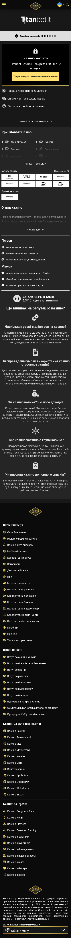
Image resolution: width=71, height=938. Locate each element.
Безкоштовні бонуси (19, 558)
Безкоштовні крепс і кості (22, 615)
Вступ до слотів (16, 670)
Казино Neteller (16, 756)
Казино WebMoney (18, 788)
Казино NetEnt (15, 817)
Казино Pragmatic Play (20, 811)
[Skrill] (44, 177)
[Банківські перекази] (61, 184)
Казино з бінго (15, 862)
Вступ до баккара (17, 695)
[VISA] (27, 177)
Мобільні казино (17, 551)
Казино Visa (14, 743)
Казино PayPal (16, 731)
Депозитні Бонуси (18, 570)
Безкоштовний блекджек (22, 596)
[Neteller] (61, 177)
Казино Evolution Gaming (22, 830)
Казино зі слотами (18, 836)
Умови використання (20, 640)
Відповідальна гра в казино (23, 701)
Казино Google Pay (18, 782)
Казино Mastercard (18, 750)
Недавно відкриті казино (22, 538)
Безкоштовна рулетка (20, 589)
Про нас (12, 634)
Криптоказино (16, 769)
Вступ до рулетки (17, 676)
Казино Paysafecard (19, 737)
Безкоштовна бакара (20, 602)
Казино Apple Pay (17, 775)
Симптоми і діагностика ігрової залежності (32, 708)
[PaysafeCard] (9, 184)
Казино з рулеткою (18, 843)
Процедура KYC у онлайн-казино (26, 714)
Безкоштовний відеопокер (23, 608)
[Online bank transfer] (44, 184)
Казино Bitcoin (15, 794)
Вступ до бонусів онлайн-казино (26, 663)
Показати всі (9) (62, 171)
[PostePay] (27, 184)
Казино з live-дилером (20, 545)
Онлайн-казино (16, 532)
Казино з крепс (16, 875)
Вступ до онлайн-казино (21, 657)
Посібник (12, 627)
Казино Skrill (14, 763)
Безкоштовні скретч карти (23, 621)
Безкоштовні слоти (18, 583)
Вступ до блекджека (19, 682)
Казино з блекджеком (20, 849)
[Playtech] (9, 197)
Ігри (9, 577)
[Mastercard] (9, 177)
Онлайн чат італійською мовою (26, 98)
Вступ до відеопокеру (20, 689)
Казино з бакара (17, 868)
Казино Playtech (16, 824)
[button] (35, 930)
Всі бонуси (13, 564)
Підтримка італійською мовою (25, 106)
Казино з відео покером (21, 856)
